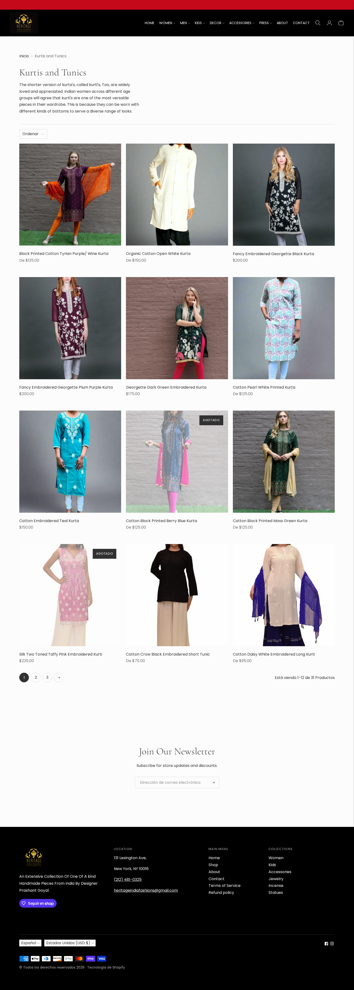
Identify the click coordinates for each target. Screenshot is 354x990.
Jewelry (276, 879)
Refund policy (221, 892)
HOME (149, 22)
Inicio (24, 56)
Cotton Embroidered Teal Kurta (49, 521)
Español (28, 943)
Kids (272, 865)
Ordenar (30, 134)
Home (214, 858)
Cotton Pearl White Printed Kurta (264, 387)
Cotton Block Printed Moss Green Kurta (270, 521)
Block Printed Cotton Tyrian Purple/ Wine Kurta (63, 253)
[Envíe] (213, 782)
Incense (276, 885)
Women (276, 858)
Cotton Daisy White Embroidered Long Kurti (274, 654)
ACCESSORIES (240, 22)
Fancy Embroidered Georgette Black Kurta (273, 254)
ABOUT (282, 22)
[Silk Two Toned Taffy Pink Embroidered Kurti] (70, 595)
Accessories (280, 872)
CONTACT (301, 22)
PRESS (264, 22)
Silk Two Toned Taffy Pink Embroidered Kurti (60, 654)
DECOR (215, 22)
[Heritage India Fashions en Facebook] (326, 944)
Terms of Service (225, 885)
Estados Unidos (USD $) (68, 943)
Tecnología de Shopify (106, 967)
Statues (276, 892)
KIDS (198, 22)
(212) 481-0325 (128, 879)
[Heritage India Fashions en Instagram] (332, 944)
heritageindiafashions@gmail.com (146, 890)
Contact (216, 879)
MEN (183, 22)
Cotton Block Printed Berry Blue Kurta (161, 521)
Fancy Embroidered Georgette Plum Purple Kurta (66, 387)
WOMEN (165, 22)
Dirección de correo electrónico (166, 777)
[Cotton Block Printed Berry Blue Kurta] (177, 461)
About (214, 872)
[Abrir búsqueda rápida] (318, 23)
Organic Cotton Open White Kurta (158, 253)
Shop (213, 865)
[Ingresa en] (329, 23)
